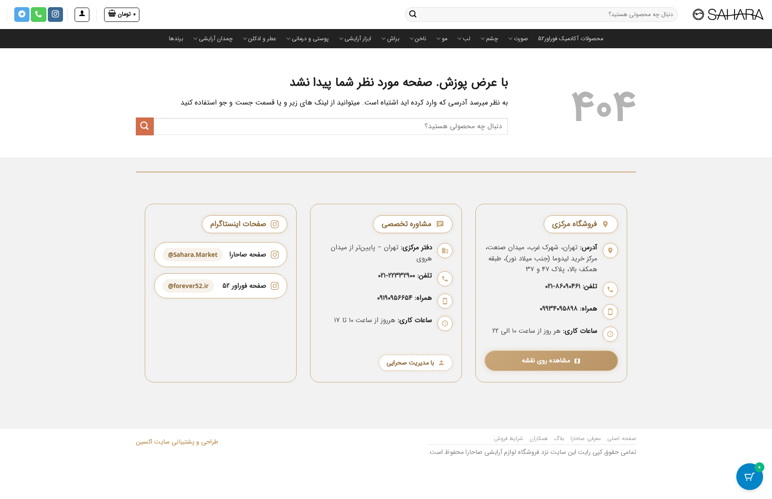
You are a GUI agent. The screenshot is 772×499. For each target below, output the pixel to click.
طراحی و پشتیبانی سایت (185, 442)
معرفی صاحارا (586, 438)
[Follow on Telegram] (21, 14)
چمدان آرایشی (216, 38)
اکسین (144, 442)
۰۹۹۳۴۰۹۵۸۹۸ (559, 308)
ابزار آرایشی (357, 38)
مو (444, 38)
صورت (521, 38)
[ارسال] (412, 14)
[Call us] (38, 14)
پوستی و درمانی (310, 38)
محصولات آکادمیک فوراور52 (570, 38)
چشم (492, 38)
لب (466, 38)
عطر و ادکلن (262, 38)
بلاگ (559, 438)
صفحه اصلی (621, 438)
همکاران (539, 438)
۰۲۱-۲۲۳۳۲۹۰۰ (396, 275)
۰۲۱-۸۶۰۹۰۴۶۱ (562, 286)
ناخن (420, 38)
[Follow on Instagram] (55, 14)
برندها (176, 38)
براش (393, 38)
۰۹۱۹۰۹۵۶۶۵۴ (394, 298)
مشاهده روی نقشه (546, 361)
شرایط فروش (509, 438)
